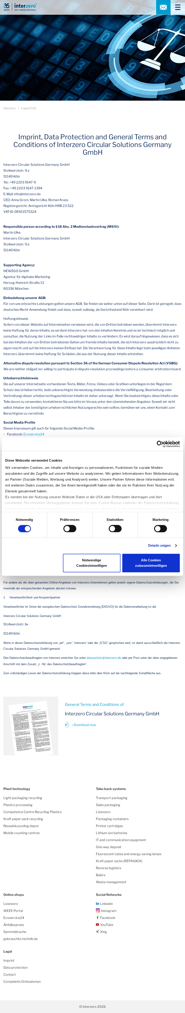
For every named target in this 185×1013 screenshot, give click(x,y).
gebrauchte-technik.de (20, 939)
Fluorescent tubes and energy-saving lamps (128, 854)
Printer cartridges (109, 826)
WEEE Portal (13, 911)
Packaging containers (112, 819)
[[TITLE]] (176, 7)
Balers (100, 875)
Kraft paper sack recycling (23, 819)
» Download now (84, 725)
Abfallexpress (13, 925)
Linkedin (106, 904)
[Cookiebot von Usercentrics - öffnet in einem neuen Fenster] (160, 444)
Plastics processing (17, 805)
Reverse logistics (108, 868)
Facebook (107, 918)
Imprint (8, 960)
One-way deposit (108, 847)
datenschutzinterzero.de (104, 658)
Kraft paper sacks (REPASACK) (119, 861)
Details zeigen (159, 546)
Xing (103, 932)
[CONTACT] (163, 7)
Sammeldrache (14, 932)
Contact (9, 975)
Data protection (15, 968)
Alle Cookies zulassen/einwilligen (151, 562)
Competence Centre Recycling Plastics (32, 812)
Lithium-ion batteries (111, 833)
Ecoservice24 (33, 434)
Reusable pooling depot (21, 826)
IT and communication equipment (121, 840)
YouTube (106, 925)
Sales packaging (108, 805)
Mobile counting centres (21, 833)
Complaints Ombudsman (22, 982)
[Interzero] (20, 7)
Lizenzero (103, 812)
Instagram (108, 911)
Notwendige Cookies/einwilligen (91, 562)
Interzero (9, 108)
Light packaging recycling (22, 798)
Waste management (111, 882)
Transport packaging (111, 798)
